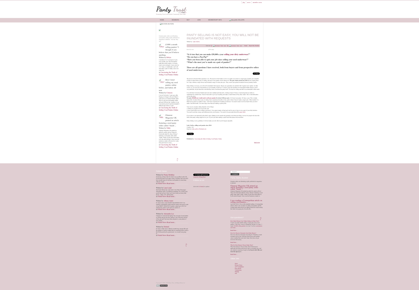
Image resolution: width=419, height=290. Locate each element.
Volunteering (238, 270)
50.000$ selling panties (240, 226)
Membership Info (215, 20)
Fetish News (162, 183)
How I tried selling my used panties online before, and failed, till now (168, 84)
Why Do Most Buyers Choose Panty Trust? (241, 245)
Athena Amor (168, 201)
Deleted (166, 226)
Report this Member (254, 45)
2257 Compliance (239, 267)
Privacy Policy (238, 265)
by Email (201, 186)
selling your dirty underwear (236, 54)
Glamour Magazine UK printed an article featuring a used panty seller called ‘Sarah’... (169, 120)
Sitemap (237, 271)
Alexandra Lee (169, 213)
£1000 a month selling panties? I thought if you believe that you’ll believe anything (169, 49)
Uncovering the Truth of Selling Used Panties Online (168, 73)
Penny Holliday (169, 175)
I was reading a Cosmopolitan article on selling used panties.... (246, 201)
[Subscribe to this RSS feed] (178, 159)
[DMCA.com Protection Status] (162, 285)
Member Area (257, 2)
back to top (257, 142)
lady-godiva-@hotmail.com (199, 129)
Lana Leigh (168, 188)
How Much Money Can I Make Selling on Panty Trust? (244, 221)
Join (199, 20)
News (249, 2)
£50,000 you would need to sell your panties (204, 98)
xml (236, 273)
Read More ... (234, 230)
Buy (188, 20)
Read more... (171, 183)
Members (175, 20)
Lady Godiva (196, 41)
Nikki (168, 128)
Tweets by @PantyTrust (199, 177)
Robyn (169, 57)
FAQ (244, 2)
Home (162, 20)
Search (235, 174)
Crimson (169, 92)
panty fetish (242, 112)
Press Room (238, 268)
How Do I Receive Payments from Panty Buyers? (243, 233)
